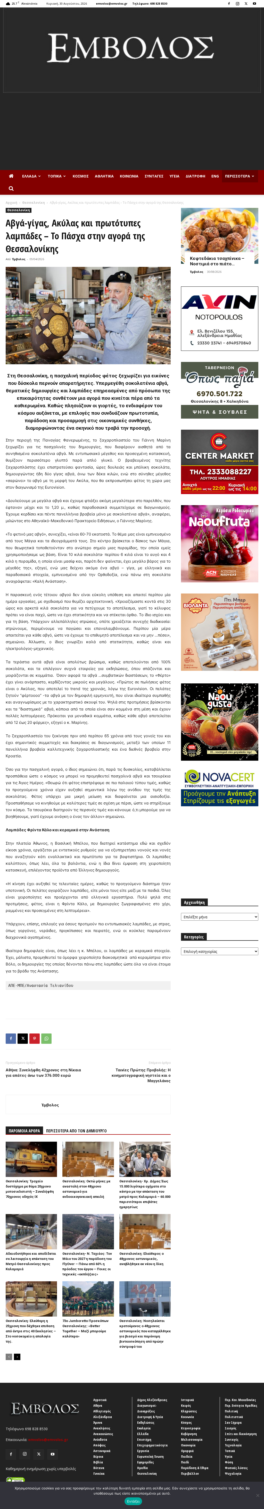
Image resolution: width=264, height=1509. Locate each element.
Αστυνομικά (102, 1450)
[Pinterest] (34, 1038)
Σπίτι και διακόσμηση (241, 1433)
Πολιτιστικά (234, 1416)
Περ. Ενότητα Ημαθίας (241, 1405)
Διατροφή (195, 176)
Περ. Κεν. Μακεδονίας (240, 1399)
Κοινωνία (129, 176)
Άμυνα (97, 1422)
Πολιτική (231, 1411)
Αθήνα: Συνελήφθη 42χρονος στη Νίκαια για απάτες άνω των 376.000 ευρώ (43, 1073)
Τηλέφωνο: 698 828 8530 (149, 3)
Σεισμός (230, 1428)
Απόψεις (99, 1445)
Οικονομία (188, 1445)
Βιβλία (98, 1462)
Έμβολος (19, 259)
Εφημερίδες (145, 1462)
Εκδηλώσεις (145, 1422)
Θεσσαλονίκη (33, 202)
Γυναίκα (99, 1473)
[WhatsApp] (46, 1038)
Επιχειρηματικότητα (152, 1445)
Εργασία (143, 1450)
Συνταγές (154, 176)
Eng (215, 176)
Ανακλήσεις (101, 1428)
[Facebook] (229, 3)
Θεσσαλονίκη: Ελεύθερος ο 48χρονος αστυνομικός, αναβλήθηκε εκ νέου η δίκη (141, 1259)
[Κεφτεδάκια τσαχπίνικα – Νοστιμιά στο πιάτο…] (219, 236)
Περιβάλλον (190, 1473)
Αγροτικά (100, 1399)
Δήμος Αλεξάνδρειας (152, 1399)
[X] (246, 3)
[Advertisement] (132, 131)
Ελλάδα (29, 176)
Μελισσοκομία (192, 1439)
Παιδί (185, 1462)
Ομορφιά (187, 1450)
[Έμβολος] (132, 50)
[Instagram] (237, 3)
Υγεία (174, 176)
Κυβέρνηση (189, 1433)
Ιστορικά (187, 1399)
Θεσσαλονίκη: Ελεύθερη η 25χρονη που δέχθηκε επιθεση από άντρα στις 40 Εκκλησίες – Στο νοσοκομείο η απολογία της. (31, 1331)
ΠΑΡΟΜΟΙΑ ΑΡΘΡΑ (24, 1131)
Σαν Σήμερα (233, 1422)
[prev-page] (9, 1357)
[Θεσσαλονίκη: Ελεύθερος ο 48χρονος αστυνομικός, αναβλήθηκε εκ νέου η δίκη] (145, 1231)
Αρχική (11, 202)
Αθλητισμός (102, 1411)
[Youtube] (254, 3)
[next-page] (17, 1357)
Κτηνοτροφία (191, 1428)
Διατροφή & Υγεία (150, 1416)
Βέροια (98, 1456)
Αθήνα (97, 1405)
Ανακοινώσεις (103, 1433)
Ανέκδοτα (100, 1439)
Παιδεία (187, 1456)
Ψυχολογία (233, 1473)
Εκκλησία (144, 1428)
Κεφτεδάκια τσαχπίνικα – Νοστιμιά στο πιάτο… (217, 261)
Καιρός (186, 1405)
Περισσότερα (237, 176)
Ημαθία (142, 1467)
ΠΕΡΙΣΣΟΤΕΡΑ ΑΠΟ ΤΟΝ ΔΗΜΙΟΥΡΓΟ (76, 1131)
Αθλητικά (104, 176)
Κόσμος (81, 176)
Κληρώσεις (189, 1411)
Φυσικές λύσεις (236, 1467)
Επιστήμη (144, 1439)
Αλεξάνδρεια (102, 1416)
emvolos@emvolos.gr (111, 3)
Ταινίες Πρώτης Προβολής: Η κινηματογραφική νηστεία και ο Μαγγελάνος (141, 1075)
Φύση (229, 1462)
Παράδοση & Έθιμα (195, 1467)
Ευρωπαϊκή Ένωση (150, 1456)
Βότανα (98, 1467)
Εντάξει (133, 1501)
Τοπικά (55, 176)
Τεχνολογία (233, 1445)
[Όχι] (257, 1495)
